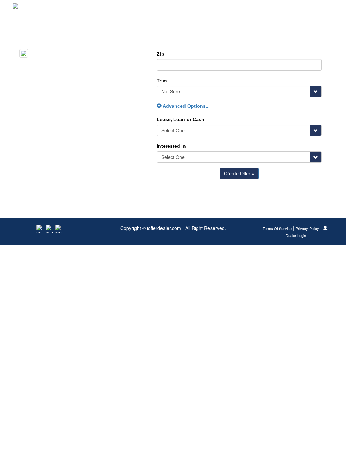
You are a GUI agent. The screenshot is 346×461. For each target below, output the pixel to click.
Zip (160, 54)
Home (225, 8)
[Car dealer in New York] (34, 8)
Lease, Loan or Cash (180, 119)
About (325, 8)
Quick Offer (254, 8)
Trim (162, 80)
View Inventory (293, 8)
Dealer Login (296, 235)
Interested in (171, 146)
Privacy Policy (307, 228)
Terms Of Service (277, 228)
